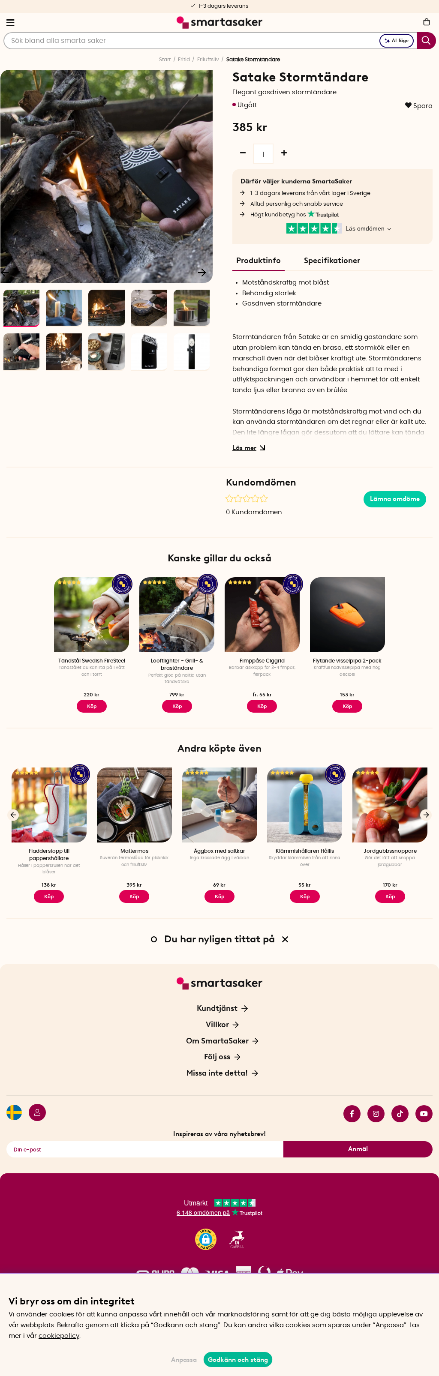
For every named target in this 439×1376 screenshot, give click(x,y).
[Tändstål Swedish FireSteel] (91, 614)
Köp (91, 706)
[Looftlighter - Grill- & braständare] (176, 614)
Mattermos (134, 851)
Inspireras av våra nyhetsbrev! (219, 1134)
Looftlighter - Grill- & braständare (177, 664)
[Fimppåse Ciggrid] (262, 614)
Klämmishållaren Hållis (305, 851)
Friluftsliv (208, 59)
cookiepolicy (59, 1336)
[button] (206, 1239)
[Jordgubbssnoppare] (389, 804)
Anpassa (184, 1360)
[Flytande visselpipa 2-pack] (347, 614)
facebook (349, 1113)
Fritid (184, 59)
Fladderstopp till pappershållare (49, 854)
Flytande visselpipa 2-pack (347, 660)
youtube (421, 1113)
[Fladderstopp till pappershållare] (49, 804)
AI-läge (400, 40)
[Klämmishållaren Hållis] (304, 804)
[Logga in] (34, 1113)
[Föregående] (13, 815)
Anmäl (358, 1149)
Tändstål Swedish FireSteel (91, 660)
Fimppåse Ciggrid (262, 660)
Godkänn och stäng (238, 1360)
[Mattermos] (134, 804)
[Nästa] (202, 272)
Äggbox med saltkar (219, 851)
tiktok (397, 1113)
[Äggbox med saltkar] (219, 804)
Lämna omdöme (395, 499)
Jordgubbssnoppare (390, 851)
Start (165, 59)
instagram (373, 1113)
